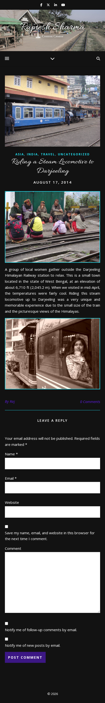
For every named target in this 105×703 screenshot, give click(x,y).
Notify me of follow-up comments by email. (41, 629)
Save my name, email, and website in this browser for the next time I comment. (50, 535)
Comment (13, 548)
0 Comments (90, 401)
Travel (48, 154)
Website (12, 502)
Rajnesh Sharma (52, 27)
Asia (19, 154)
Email (11, 478)
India (32, 154)
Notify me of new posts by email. (32, 645)
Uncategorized (74, 154)
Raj (12, 401)
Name (11, 453)
